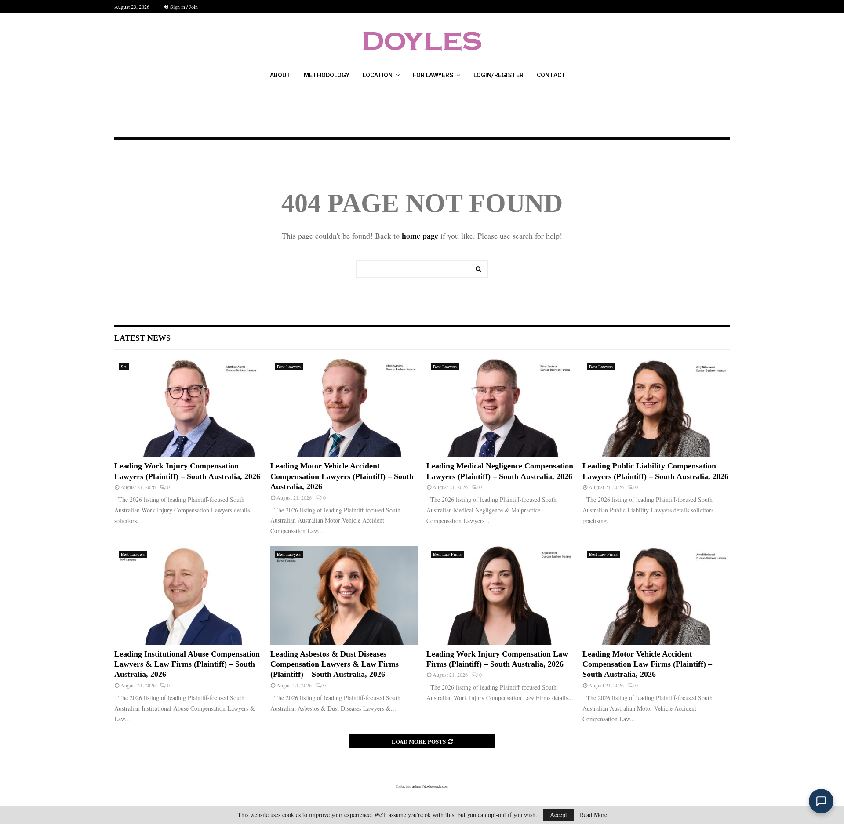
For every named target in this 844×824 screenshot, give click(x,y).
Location (378, 75)
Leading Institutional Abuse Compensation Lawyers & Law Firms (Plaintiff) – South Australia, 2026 (187, 664)
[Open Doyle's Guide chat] (821, 801)
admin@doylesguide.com (430, 786)
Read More (593, 815)
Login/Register (498, 75)
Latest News (142, 338)
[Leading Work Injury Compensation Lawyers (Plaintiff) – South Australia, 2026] (188, 408)
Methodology (326, 75)
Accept (558, 814)
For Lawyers (433, 75)
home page (420, 235)
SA (124, 366)
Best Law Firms (447, 554)
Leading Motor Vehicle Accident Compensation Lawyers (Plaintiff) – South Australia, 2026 (342, 476)
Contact (551, 75)
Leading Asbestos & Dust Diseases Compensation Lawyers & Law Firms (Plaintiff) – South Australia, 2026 (334, 664)
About (280, 75)
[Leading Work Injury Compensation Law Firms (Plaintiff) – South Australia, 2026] (500, 595)
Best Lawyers (289, 366)
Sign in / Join (183, 6)
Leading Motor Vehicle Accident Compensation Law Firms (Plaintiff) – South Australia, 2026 (647, 664)
